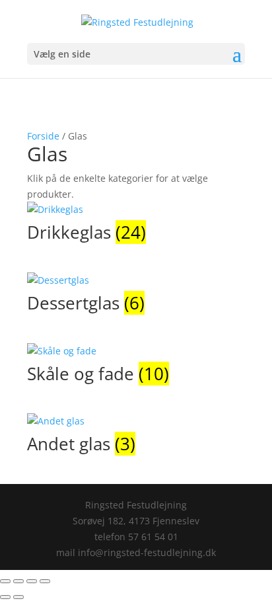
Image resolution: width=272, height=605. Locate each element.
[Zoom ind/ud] (5, 581)
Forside (43, 136)
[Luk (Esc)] (45, 581)
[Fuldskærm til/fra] (18, 581)
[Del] (31, 581)
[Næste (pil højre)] (18, 597)
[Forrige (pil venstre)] (5, 597)
